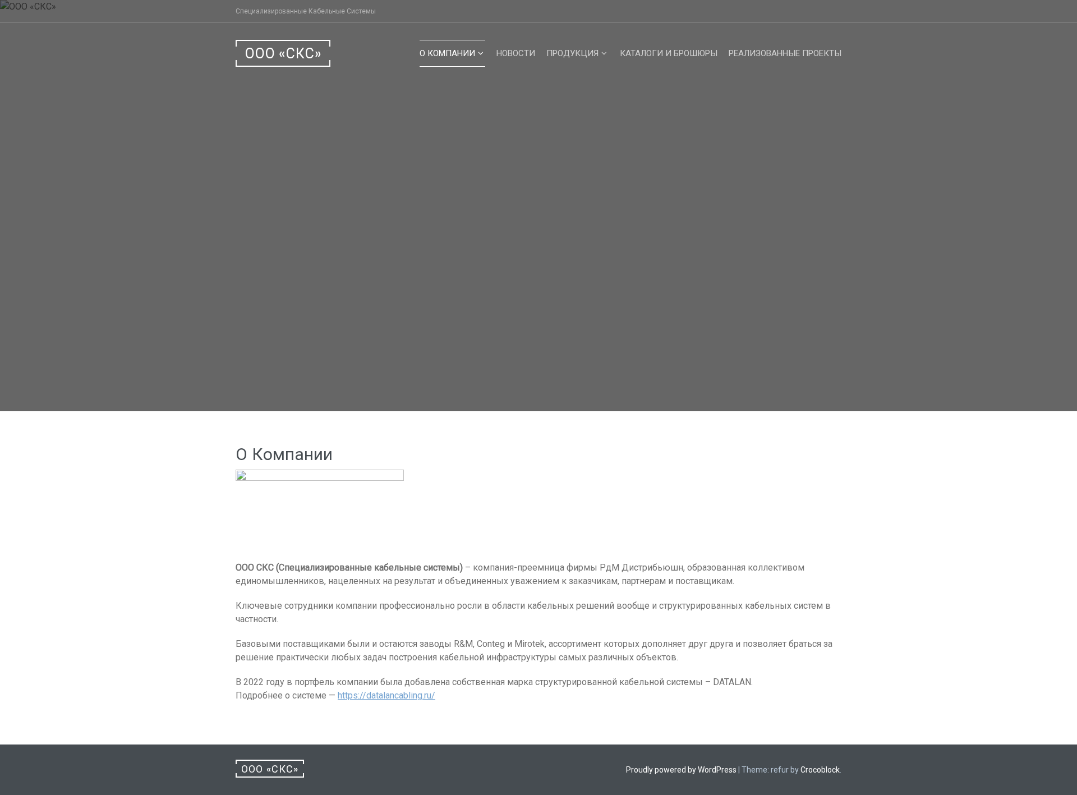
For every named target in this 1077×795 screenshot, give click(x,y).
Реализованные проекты (785, 53)
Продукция (572, 53)
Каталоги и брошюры (668, 53)
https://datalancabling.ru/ (386, 695)
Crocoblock (820, 769)
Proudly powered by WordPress (681, 769)
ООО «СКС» (283, 53)
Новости (515, 53)
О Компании (447, 53)
